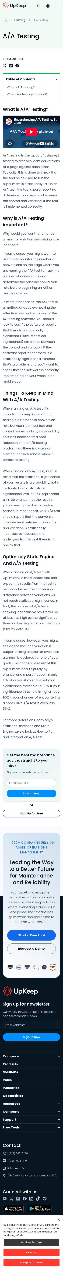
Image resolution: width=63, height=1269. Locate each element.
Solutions (10, 1072)
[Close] (59, 1220)
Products (10, 1064)
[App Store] (14, 1208)
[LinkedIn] (32, 1198)
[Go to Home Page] (14, 5)
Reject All (31, 1252)
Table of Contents (21, 79)
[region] (31, 1242)
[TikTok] (38, 1198)
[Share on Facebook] (17, 65)
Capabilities (13, 1096)
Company (11, 1111)
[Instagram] (18, 1198)
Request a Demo (31, 948)
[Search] (39, 6)
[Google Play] (40, 1208)
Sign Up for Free (31, 813)
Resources (11, 1103)
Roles (7, 1080)
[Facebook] (25, 1198)
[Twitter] (12, 1198)
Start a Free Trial (31, 935)
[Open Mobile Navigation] (56, 5)
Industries (11, 1088)
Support (9, 1119)
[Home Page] (5, 20)
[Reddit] (45, 1198)
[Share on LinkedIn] (11, 65)
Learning (19, 20)
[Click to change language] (48, 6)
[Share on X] (4, 65)
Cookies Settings (31, 1242)
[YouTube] (5, 1198)
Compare (11, 1056)
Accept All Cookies (31, 1262)
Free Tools (11, 1127)
